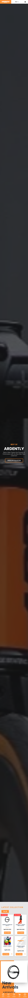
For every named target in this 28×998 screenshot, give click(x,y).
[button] (11, 954)
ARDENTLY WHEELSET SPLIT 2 (7, 925)
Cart (19, 996)
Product (14, 996)
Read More (14, 464)
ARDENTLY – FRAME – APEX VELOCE (21, 925)
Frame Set (21, 927)
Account (25, 996)
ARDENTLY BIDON (7, 946)
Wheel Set (7, 927)
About (8, 996)
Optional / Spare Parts (21, 948)
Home (3, 996)
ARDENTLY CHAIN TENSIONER (21, 947)
